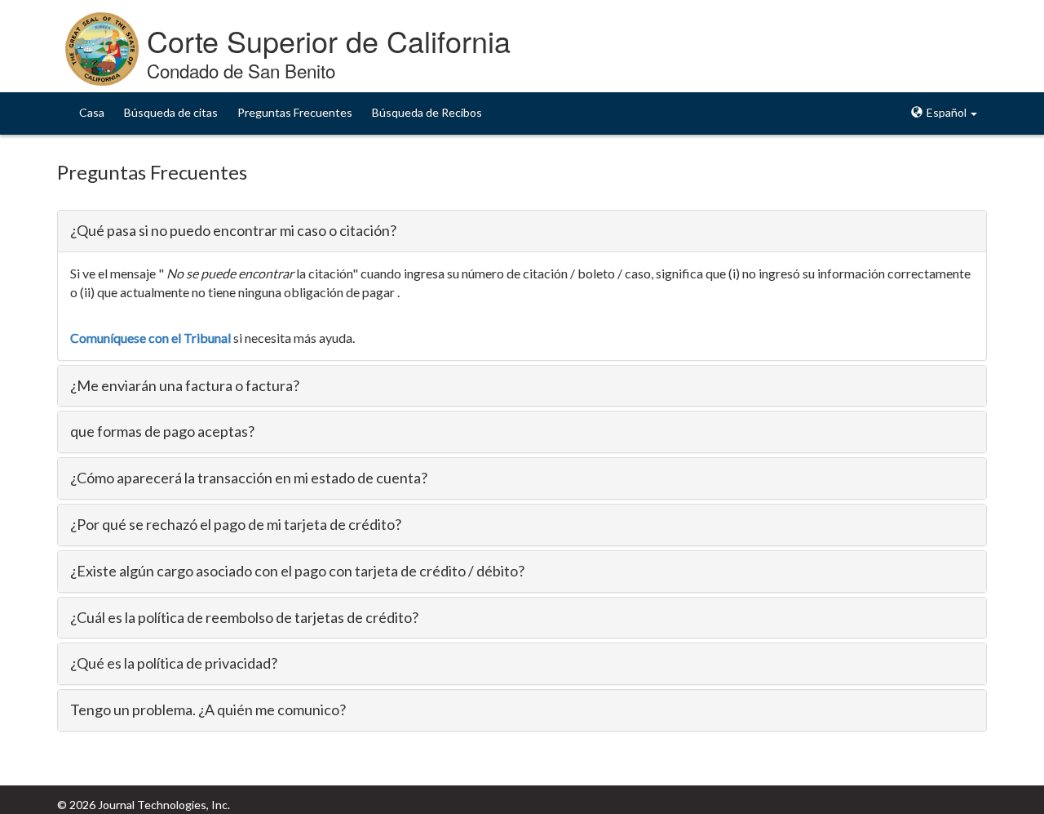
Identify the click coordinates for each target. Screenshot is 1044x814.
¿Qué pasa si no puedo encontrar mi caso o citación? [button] (233, 230)
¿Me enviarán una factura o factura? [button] (184, 385)
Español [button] (946, 112)
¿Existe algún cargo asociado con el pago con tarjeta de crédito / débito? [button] (297, 571)
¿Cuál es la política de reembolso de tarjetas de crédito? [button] (244, 617)
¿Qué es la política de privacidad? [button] (173, 663)
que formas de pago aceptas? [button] (162, 431)
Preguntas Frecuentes (294, 112)
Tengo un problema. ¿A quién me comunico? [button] (208, 709)
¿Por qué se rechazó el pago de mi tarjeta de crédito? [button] (235, 524)
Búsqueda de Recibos (427, 112)
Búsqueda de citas (171, 112)
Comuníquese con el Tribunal (150, 337)
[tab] (522, 231)
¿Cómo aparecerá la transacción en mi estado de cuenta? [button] (248, 478)
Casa (91, 112)
